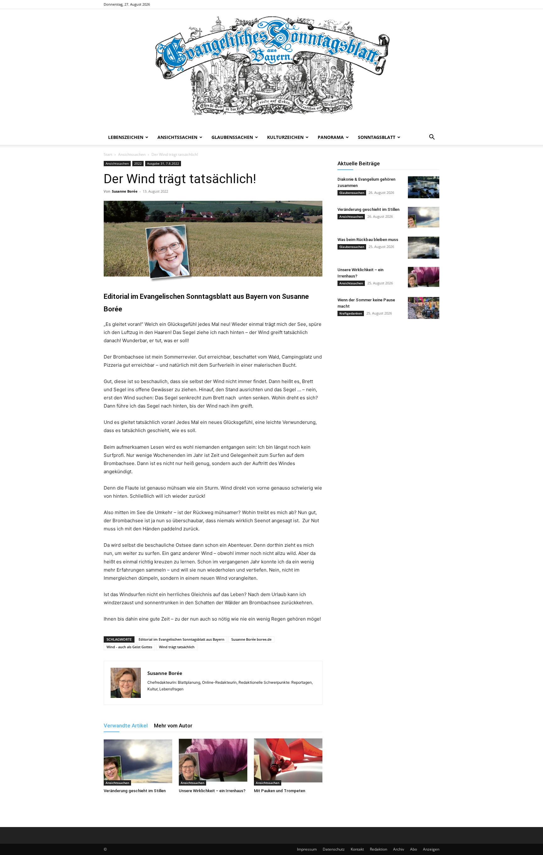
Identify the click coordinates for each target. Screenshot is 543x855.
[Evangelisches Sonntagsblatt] (271, 69)
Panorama (331, 137)
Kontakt (357, 849)
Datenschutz (334, 849)
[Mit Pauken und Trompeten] (288, 762)
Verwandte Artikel (126, 725)
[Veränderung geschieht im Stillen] (138, 762)
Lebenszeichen (125, 137)
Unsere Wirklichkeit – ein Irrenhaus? (212, 790)
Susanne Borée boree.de (251, 639)
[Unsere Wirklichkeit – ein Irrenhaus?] (213, 762)
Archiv (398, 849)
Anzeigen (431, 849)
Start (108, 154)
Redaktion (378, 849)
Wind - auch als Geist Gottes (129, 646)
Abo (413, 849)
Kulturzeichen (285, 137)
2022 (138, 163)
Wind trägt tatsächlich (177, 646)
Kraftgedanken (350, 313)
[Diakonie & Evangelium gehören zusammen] (423, 187)
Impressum (307, 849)
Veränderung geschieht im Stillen (135, 790)
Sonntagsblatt (376, 137)
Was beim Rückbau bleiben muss (367, 239)
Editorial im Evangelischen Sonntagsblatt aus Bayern (181, 639)
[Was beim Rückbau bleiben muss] (423, 248)
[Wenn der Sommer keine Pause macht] (423, 308)
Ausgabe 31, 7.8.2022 (163, 163)
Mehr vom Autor (173, 725)
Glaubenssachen (232, 137)
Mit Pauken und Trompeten (279, 790)
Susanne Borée (125, 191)
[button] (431, 138)
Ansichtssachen (177, 137)
